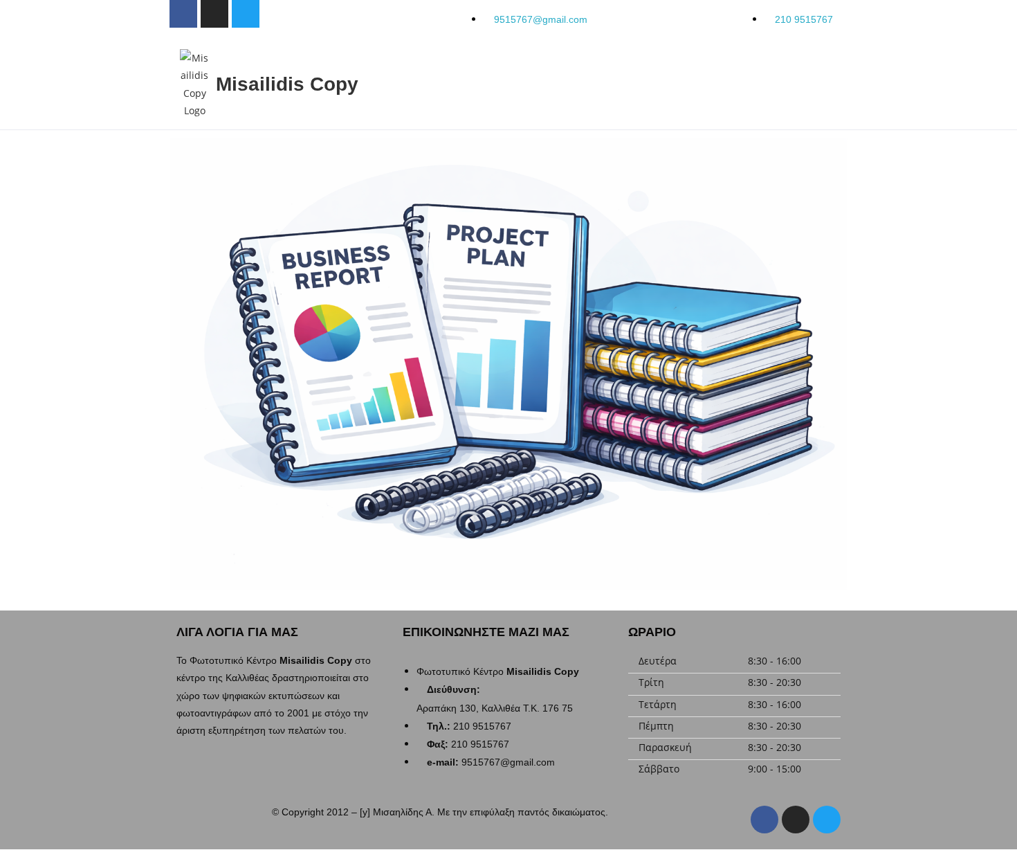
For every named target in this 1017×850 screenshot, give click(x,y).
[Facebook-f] (183, 14)
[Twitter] (245, 14)
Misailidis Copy (287, 84)
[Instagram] (214, 14)
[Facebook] (764, 819)
